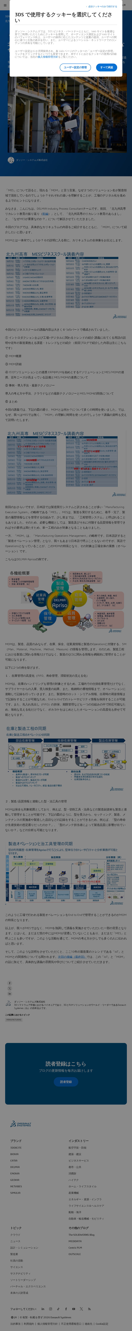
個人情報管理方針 (48, 57)
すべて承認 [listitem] (106, 67)
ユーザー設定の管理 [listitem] (75, 67)
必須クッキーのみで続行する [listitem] (102, 6)
